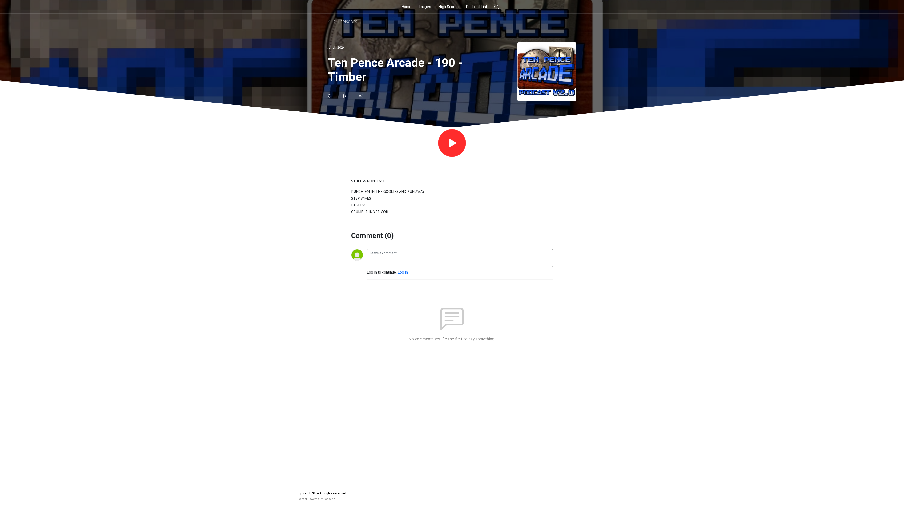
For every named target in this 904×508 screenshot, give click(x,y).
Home (406, 6)
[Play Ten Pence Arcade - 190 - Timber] (452, 143)
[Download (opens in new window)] (345, 96)
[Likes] (330, 95)
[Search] (496, 7)
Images (425, 6)
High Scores (448, 6)
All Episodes (345, 21)
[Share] (361, 96)
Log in (403, 272)
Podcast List (476, 6)
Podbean (329, 498)
